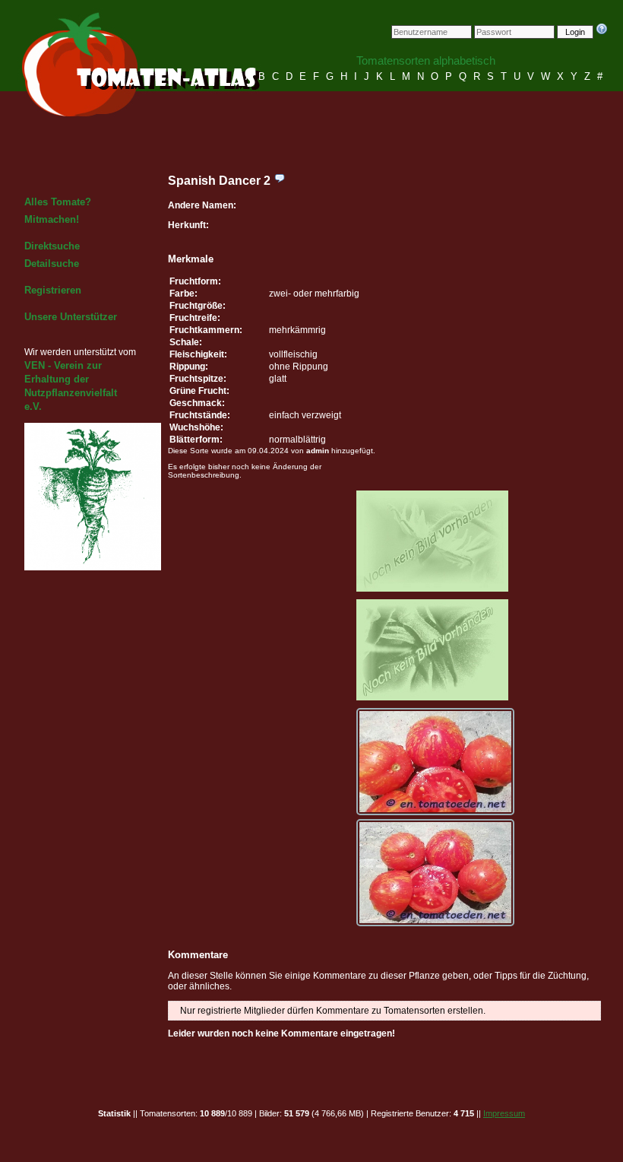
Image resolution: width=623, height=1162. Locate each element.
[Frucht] (435, 761)
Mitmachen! (51, 219)
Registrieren (52, 290)
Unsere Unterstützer (70, 316)
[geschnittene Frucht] (435, 872)
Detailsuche (51, 263)
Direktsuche (52, 246)
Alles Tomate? (57, 202)
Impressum (504, 1113)
